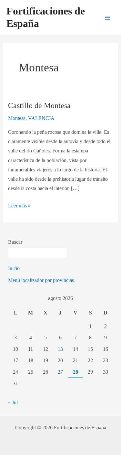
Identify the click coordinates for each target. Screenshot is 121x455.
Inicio (14, 268)
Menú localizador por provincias (41, 280)
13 (60, 349)
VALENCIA (41, 118)
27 (60, 372)
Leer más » (19, 205)
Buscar (15, 242)
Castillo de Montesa (39, 105)
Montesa (16, 118)
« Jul (13, 402)
